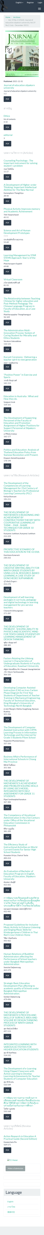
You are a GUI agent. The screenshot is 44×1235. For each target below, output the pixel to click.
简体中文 (11, 1212)
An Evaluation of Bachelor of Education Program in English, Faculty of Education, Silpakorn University (20, 875)
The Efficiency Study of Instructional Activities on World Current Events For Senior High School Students (20, 848)
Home (8, 17)
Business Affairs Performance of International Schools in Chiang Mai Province (20, 759)
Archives (16, 17)
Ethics (7, 115)
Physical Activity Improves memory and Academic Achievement (22, 210)
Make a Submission (15, 1168)
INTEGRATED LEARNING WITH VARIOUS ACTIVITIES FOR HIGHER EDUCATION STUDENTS (21, 1047)
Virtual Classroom (13, 279)
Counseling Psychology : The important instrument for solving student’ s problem (20, 163)
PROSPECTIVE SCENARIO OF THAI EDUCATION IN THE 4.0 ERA (21, 550)
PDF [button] (7, 99)
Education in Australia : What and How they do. (21, 397)
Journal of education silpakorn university (19, 86)
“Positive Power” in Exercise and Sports (20, 376)
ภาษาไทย (11, 1207)
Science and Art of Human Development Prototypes (17, 233)
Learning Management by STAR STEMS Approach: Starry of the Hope (20, 258)
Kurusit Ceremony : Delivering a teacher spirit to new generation (20, 358)
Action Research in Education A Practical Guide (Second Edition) (20, 1137)
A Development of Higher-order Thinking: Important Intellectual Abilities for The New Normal (20, 187)
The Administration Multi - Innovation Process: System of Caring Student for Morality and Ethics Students (20, 334)
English (10, 1201)
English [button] (19, 2)
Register (30, 2)
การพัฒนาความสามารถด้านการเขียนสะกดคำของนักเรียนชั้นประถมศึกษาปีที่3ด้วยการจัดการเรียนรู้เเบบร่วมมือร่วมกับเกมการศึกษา (22, 1101)
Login (40, 2)
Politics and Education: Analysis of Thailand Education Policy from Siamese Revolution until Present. (21, 452)
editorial (8, 135)
